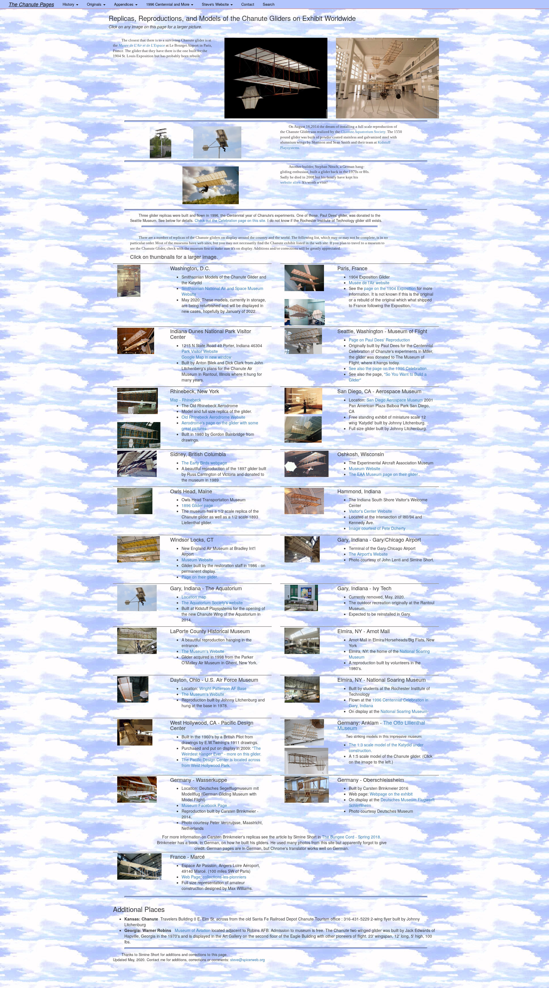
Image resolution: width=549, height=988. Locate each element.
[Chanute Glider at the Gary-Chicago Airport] (307, 548)
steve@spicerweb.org (247, 959)
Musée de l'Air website (369, 282)
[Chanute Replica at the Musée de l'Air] (307, 277)
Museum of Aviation (192, 930)
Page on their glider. (200, 577)
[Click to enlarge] (139, 280)
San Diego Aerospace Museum (395, 400)
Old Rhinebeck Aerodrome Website (213, 417)
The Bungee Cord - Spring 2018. (351, 837)
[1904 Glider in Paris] (275, 78)
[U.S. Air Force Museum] (139, 688)
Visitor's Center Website (370, 511)
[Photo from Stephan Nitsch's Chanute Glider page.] (227, 184)
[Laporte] (139, 639)
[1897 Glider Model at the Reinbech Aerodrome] (139, 399)
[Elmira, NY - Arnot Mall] (307, 639)
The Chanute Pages (31, 4)
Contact (247, 4)
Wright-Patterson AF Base (222, 688)
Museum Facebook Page (204, 805)
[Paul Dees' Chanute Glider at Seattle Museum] (307, 339)
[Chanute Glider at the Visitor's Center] (307, 500)
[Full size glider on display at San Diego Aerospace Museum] (307, 428)
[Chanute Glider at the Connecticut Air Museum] (139, 548)
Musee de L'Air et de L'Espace (142, 45)
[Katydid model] (307, 731)
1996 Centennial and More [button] (168, 4)
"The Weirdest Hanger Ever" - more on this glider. (221, 751)
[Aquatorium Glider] (167, 141)
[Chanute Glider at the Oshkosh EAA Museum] (307, 462)
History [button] (69, 4)
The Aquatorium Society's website (212, 602)
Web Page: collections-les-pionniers (214, 877)
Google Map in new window (206, 357)
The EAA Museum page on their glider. (384, 474)
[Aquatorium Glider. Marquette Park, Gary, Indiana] (232, 141)
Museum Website (364, 468)
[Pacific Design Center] (139, 731)
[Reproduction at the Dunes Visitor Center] (139, 339)
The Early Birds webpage (204, 463)
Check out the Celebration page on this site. (230, 220)
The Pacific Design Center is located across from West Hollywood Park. (221, 762)
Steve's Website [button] (216, 4)
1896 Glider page (197, 505)
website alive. (290, 182)
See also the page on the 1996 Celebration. (388, 368)
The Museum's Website (203, 651)
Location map (194, 597)
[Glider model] (307, 760)
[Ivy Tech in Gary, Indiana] (307, 597)
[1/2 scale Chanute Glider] (139, 500)
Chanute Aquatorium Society (363, 132)
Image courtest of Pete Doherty (377, 528)
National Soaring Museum (404, 711)
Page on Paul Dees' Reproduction (379, 340)
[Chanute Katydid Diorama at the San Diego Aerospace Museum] (307, 399)
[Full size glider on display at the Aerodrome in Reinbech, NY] (139, 434)
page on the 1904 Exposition (389, 288)
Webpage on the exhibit (391, 794)
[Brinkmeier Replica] (139, 788)
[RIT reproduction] (307, 688)
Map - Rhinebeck (185, 400)
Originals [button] (95, 4)
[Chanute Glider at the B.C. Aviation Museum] (139, 462)
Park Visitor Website (200, 351)
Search (268, 4)
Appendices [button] (124, 4)
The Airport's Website (368, 554)
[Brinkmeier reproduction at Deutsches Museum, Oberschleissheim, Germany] (307, 788)
